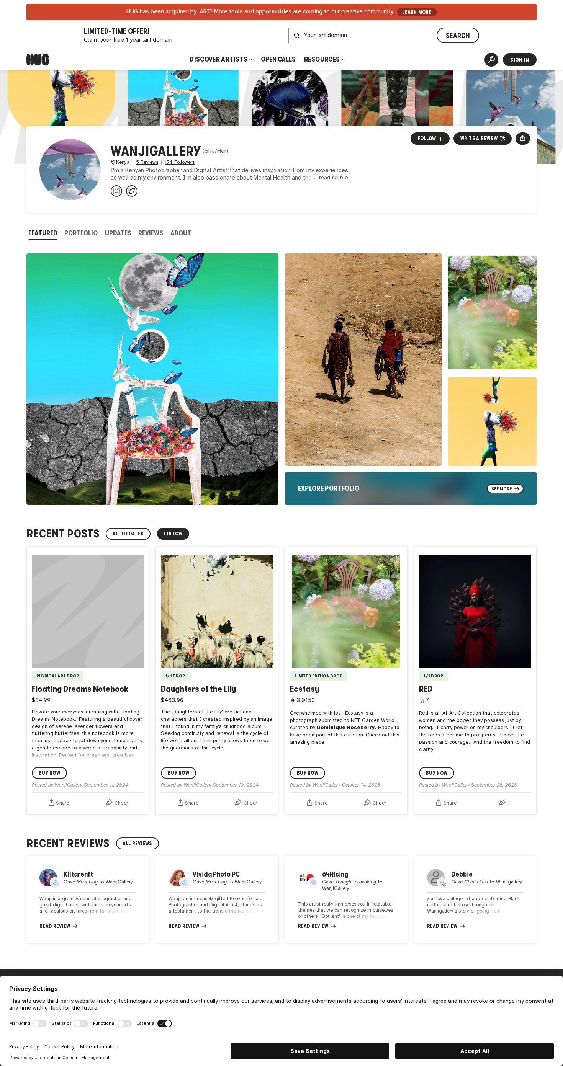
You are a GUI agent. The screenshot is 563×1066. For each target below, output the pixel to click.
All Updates (128, 534)
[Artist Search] (491, 60)
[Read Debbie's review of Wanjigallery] (475, 899)
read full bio (333, 178)
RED (425, 689)
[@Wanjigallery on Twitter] (131, 191)
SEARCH (458, 35)
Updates (118, 233)
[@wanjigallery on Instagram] (116, 191)
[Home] (37, 59)
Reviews (150, 233)
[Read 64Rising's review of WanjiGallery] (346, 899)
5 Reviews (147, 162)
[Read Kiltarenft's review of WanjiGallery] (87, 899)
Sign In (519, 60)
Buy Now (49, 773)
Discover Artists (218, 59)
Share (62, 803)
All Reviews (137, 843)
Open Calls (278, 59)
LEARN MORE (417, 12)
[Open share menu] (523, 138)
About (180, 233)
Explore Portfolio (329, 488)
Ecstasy (304, 689)
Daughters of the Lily (198, 689)
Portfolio (81, 233)
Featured (42, 233)
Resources (322, 59)
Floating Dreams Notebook (80, 689)
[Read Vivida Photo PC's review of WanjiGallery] (216, 899)
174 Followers (180, 162)
